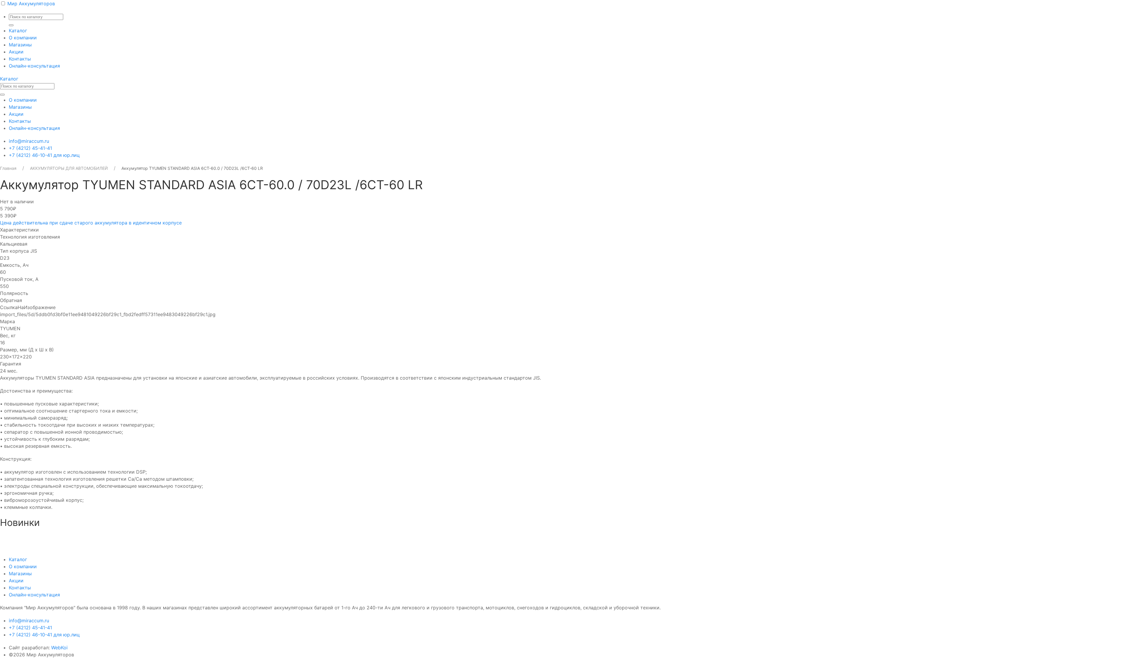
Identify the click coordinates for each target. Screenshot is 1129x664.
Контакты (20, 59)
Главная (8, 168)
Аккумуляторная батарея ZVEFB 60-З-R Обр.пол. (741, 538)
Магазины (20, 45)
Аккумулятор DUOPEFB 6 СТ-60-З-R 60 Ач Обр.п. (57, 538)
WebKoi (59, 647)
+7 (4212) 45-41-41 (30, 148)
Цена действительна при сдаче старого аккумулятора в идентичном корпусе (91, 223)
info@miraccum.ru (29, 141)
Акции (16, 52)
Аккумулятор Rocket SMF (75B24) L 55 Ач (961, 538)
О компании (23, 38)
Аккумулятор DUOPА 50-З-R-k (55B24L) (274, 538)
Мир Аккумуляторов (31, 3)
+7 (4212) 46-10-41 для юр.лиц (44, 155)
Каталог (18, 30)
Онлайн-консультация (34, 66)
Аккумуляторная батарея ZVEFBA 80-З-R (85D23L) (515, 538)
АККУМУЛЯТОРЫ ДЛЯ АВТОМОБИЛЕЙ (69, 168)
